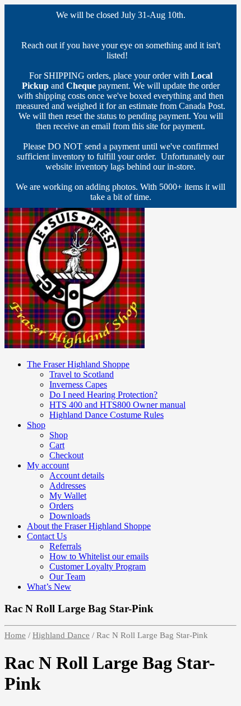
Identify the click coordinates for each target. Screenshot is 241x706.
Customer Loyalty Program (97, 566)
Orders (61, 506)
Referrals (65, 546)
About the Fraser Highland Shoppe (89, 526)
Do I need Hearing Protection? (103, 394)
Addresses (67, 485)
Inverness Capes (78, 384)
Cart (56, 445)
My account (48, 465)
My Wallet (67, 495)
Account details (76, 475)
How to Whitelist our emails (99, 556)
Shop (36, 425)
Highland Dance (61, 635)
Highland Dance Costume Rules (106, 415)
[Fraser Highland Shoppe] (74, 345)
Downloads (69, 516)
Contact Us (47, 536)
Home (15, 635)
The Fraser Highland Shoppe (78, 364)
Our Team (67, 576)
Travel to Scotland (81, 374)
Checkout (66, 455)
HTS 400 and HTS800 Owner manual (117, 404)
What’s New (49, 586)
